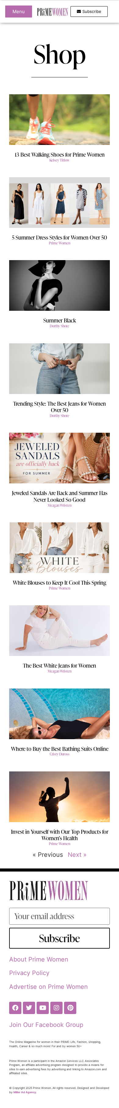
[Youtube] (43, 1008)
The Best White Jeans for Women (59, 665)
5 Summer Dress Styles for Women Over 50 (59, 237)
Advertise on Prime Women (48, 986)
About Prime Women (38, 959)
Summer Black (59, 320)
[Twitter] (29, 1008)
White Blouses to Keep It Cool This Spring (59, 582)
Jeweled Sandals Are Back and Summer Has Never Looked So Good (59, 496)
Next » (77, 854)
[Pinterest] (70, 1008)
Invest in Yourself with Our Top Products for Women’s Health (59, 835)
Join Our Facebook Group (46, 1024)
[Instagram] (56, 1008)
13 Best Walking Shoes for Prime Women (60, 154)
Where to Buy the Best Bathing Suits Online (59, 748)
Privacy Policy (29, 973)
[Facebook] (15, 1008)
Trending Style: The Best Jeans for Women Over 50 (59, 407)
